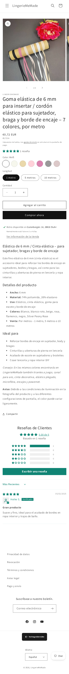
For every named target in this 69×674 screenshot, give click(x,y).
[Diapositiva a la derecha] (42, 88)
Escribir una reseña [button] (34, 471)
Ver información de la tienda (23, 236)
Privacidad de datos (18, 554)
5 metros (30, 177)
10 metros (50, 177)
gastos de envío (30, 142)
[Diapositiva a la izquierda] (27, 88)
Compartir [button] (12, 414)
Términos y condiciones (20, 570)
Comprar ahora (34, 215)
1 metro (11, 177)
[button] (7, 6)
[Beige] (23, 164)
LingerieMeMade (38, 667)
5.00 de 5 (44, 434)
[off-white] (14, 164)
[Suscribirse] (52, 608)
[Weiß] (6, 164)
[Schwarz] (48, 164)
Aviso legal (13, 578)
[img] (11, 494)
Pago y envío (14, 586)
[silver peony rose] (57, 164)
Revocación (13, 562)
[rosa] (31, 164)
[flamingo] (40, 164)
